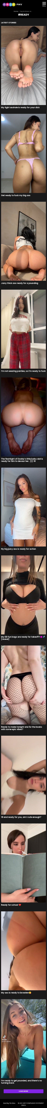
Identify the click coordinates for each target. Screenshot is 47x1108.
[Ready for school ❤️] (23, 862)
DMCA (23, 1105)
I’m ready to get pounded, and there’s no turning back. (21, 1081)
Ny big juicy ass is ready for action (18, 548)
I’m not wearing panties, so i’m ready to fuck (23, 371)
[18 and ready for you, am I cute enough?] (23, 775)
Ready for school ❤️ (11, 904)
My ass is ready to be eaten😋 (16, 992)
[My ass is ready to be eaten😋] (23, 950)
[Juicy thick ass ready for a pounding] (23, 241)
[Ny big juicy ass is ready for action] (23, 507)
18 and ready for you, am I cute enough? (21, 817)
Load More (23, 1091)
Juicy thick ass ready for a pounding (19, 283)
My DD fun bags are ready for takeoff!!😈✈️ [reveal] (23, 638)
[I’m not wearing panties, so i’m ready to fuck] (23, 329)
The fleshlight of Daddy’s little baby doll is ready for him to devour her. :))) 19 (22, 460)
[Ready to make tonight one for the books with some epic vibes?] (23, 685)
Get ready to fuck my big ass (15, 195)
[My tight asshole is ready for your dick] (23, 65)
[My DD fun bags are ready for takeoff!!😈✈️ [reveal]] (23, 594)
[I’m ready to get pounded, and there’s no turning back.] (23, 1038)
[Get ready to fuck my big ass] (23, 153)
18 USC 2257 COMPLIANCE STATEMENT (31, 1103)
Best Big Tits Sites (9, 1103)
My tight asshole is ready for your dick (20, 107)
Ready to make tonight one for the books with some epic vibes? (21, 728)
